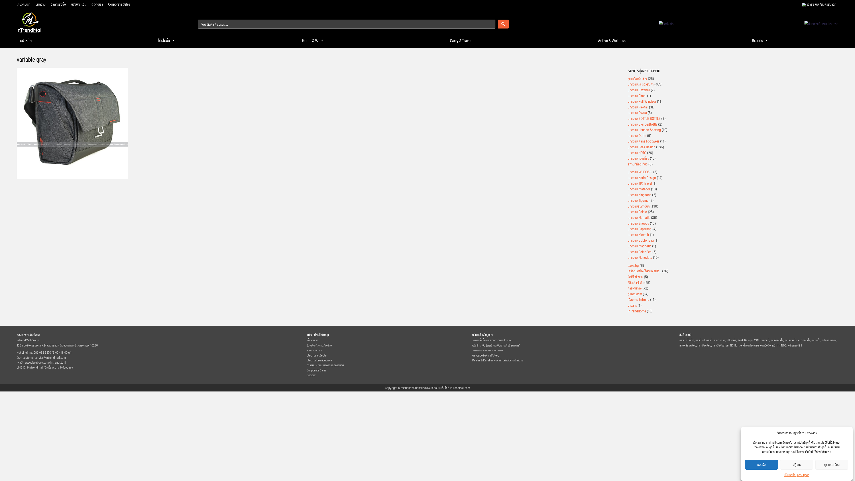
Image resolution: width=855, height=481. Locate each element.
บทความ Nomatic (639, 217)
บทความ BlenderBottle (642, 124)
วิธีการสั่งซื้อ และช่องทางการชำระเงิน (492, 340)
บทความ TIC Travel (640, 183)
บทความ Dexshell (639, 90)
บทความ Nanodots (640, 257)
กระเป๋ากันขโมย (720, 345)
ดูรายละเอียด (832, 464)
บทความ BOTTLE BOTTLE (644, 118)
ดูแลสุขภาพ (635, 294)
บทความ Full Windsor (642, 101)
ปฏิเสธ (797, 464)
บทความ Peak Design (641, 147)
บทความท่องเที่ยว (638, 158)
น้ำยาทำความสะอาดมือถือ (757, 345)
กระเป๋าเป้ (700, 340)
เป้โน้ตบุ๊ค (731, 340)
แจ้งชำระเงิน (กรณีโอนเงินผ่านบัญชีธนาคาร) (496, 345)
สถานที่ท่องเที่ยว (637, 164)
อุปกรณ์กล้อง (829, 340)
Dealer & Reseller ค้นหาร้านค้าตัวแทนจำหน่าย (497, 360)
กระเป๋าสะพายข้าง (715, 340)
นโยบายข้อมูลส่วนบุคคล (796, 474)
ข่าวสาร (632, 305)
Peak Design (745, 340)
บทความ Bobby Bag (641, 240)
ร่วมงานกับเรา (314, 350)
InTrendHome (637, 311)
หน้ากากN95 (779, 345)
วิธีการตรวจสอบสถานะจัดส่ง (487, 350)
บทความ (40, 4)
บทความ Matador (639, 189)
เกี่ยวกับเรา (23, 4)
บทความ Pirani (637, 96)
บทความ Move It (638, 235)
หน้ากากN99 (795, 345)
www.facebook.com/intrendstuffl (45, 362)
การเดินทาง (635, 288)
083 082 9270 (42, 352)
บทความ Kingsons (639, 195)
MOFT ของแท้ (761, 340)
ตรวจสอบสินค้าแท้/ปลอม (485, 355)
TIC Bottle (736, 345)
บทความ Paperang (639, 229)
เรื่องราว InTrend (638, 299)
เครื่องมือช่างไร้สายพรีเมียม (644, 271)
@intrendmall (35, 367)
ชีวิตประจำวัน (635, 282)
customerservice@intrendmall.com (44, 357)
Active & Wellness (611, 40)
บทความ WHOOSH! (640, 172)
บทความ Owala (637, 113)
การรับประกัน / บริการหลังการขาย (325, 365)
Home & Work (313, 40)
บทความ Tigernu (638, 200)
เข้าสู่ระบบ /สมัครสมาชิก (821, 4)
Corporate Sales (119, 4)
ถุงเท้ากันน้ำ (776, 340)
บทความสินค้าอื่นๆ (639, 206)
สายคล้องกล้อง (687, 345)
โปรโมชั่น (164, 40)
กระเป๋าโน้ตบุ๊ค (686, 340)
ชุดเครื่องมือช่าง (637, 78)
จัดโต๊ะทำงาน (635, 277)
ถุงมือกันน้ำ (790, 340)
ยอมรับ (761, 464)
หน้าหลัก (26, 40)
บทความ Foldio (637, 212)
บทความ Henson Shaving (644, 130)
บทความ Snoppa (638, 223)
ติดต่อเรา (97, 4)
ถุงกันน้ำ (815, 340)
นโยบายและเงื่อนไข (317, 355)
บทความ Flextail (638, 107)
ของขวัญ (633, 265)
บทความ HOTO (637, 153)
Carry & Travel (460, 40)
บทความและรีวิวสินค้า (640, 84)
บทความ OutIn (637, 135)
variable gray (31, 59)
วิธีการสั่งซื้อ (58, 4)
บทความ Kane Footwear (643, 141)
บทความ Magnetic (639, 246)
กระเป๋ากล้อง (704, 345)
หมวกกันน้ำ (804, 340)
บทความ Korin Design (642, 178)
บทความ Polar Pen (639, 252)
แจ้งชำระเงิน (78, 4)
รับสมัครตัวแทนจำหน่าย (319, 345)
